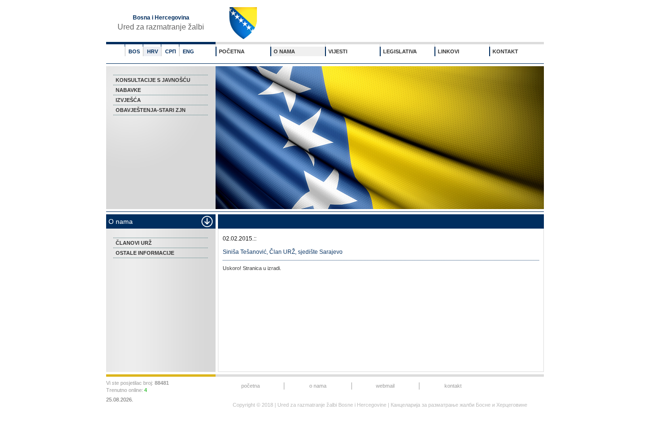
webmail (385, 386)
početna (250, 386)
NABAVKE (128, 90)
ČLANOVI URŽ (134, 243)
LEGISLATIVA (400, 51)
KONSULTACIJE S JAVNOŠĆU (153, 80)
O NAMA (284, 51)
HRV (152, 51)
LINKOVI (448, 51)
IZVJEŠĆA (128, 100)
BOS (134, 51)
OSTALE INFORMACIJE (145, 253)
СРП (170, 51)
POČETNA (232, 51)
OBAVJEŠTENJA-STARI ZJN (151, 110)
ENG (188, 51)
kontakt (453, 386)
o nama (317, 386)
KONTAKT (505, 51)
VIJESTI (337, 51)
